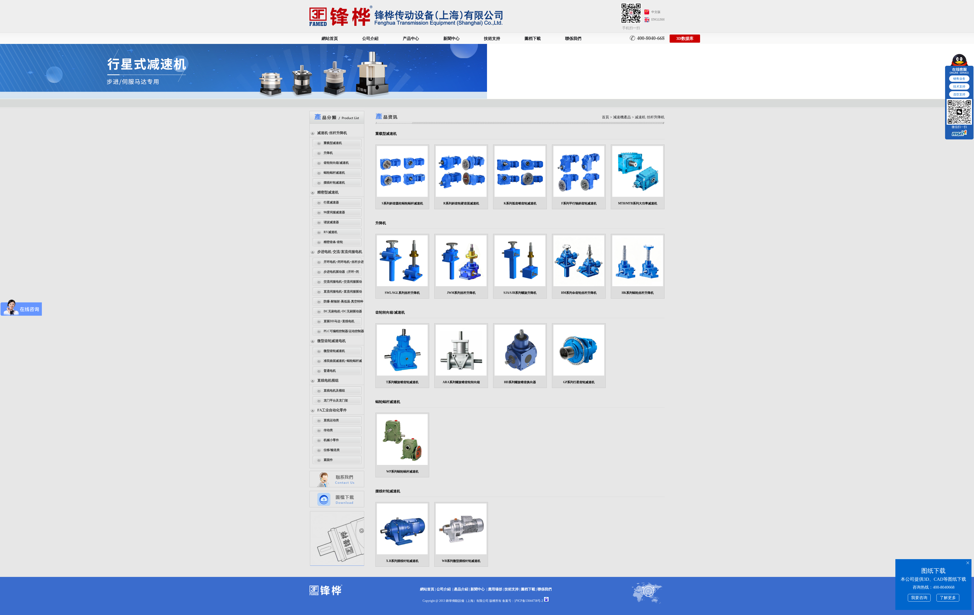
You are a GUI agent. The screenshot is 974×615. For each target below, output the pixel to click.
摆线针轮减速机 (334, 182)
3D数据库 (684, 38)
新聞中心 (451, 38)
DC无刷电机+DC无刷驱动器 (343, 311)
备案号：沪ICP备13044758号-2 (522, 601)
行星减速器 (331, 202)
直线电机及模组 (334, 390)
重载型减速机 (333, 143)
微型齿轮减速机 (334, 351)
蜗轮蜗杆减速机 (334, 172)
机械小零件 (331, 440)
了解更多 (948, 597)
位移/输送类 (332, 450)
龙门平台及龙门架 (336, 400)
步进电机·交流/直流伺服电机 (339, 252)
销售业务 (959, 78)
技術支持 (492, 38)
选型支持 (959, 94)
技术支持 (959, 86)
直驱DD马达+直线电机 (339, 321)
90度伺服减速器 (334, 212)
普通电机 (330, 371)
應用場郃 (495, 589)
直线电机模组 (328, 380)
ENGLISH (658, 19)
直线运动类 (331, 420)
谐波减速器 (331, 222)
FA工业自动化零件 (332, 410)
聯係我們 (573, 38)
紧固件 (328, 460)
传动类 (328, 430)
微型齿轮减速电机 (331, 341)
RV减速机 (330, 232)
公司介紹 (370, 38)
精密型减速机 (328, 192)
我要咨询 (919, 597)
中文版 (655, 12)
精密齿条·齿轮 (333, 242)
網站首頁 (330, 38)
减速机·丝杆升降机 (332, 133)
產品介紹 (461, 589)
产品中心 (411, 38)
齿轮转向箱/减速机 (336, 163)
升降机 (328, 153)
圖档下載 (533, 38)
